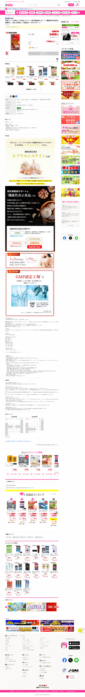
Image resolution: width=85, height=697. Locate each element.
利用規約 (12, 691)
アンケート (25, 674)
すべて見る (23, 635)
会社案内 (62, 691)
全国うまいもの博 (9, 659)
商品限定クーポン (26, 659)
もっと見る (53, 494)
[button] (17, 13)
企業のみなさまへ (43, 670)
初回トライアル (8, 668)
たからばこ (7, 24)
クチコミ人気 (56, 12)
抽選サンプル (8, 666)
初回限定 (31, 12)
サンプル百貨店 (7, 15)
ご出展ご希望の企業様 (70, 691)
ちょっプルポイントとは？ (27, 666)
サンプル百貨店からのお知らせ (45, 662)
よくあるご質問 (77, 1)
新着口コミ (25, 676)
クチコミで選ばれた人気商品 (11, 661)
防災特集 (47, 12)
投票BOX (24, 672)
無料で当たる (23, 12)
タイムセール (25, 657)
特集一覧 (7, 657)
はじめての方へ (68, 1)
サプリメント (30, 15)
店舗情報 (42, 678)
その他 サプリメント (37, 15)
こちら (21, 110)
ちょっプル (13, 15)
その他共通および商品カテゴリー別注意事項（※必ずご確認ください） (19, 441)
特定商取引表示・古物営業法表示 (42, 691)
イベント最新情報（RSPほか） (45, 657)
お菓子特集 (40, 12)
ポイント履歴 (25, 664)
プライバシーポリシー (20, 691)
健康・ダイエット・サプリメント (21, 15)
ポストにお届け (76, 12)
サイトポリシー (30, 691)
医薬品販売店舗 (55, 691)
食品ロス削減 (66, 12)
